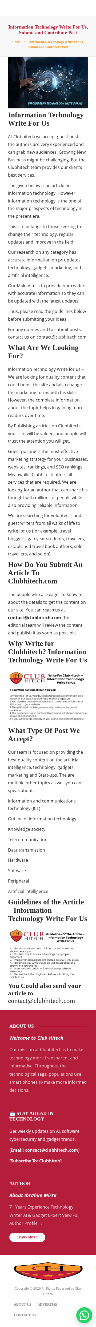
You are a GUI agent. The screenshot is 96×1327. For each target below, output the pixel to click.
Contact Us (25, 1315)
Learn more (27, 1237)
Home (16, 42)
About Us (22, 1304)
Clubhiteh (49, 1161)
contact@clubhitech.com (61, 337)
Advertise (48, 1304)
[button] (84, 1315)
